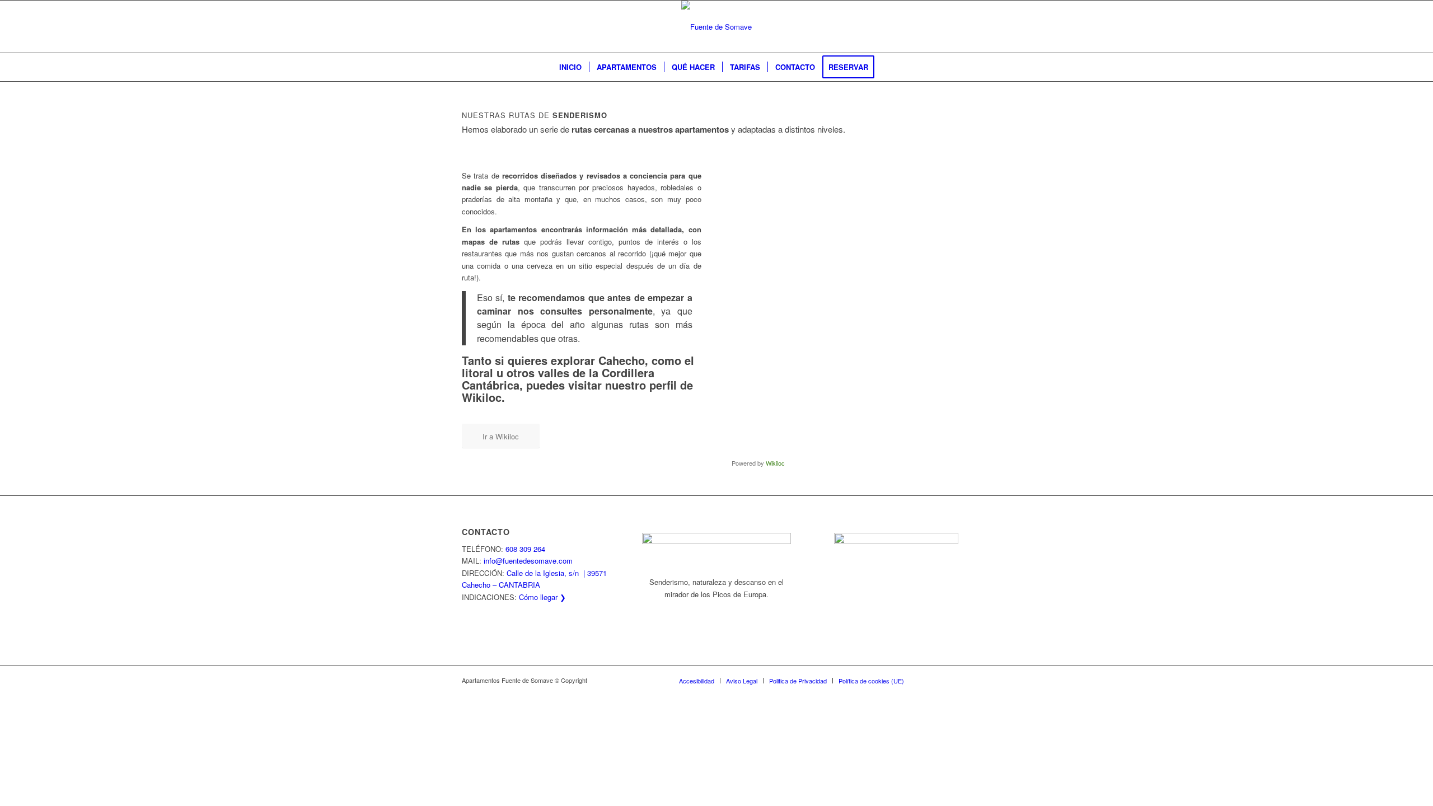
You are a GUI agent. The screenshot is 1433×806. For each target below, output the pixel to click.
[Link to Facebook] (946, 680)
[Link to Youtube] (962, 680)
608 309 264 (525, 548)
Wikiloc (775, 462)
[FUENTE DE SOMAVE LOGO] (716, 27)
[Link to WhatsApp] (929, 680)
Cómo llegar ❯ (542, 597)
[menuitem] (570, 67)
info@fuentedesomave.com (528, 560)
